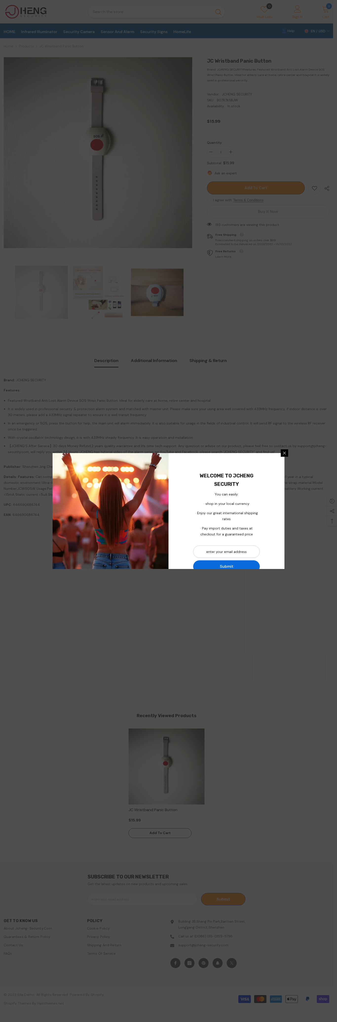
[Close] (284, 453)
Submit (226, 566)
